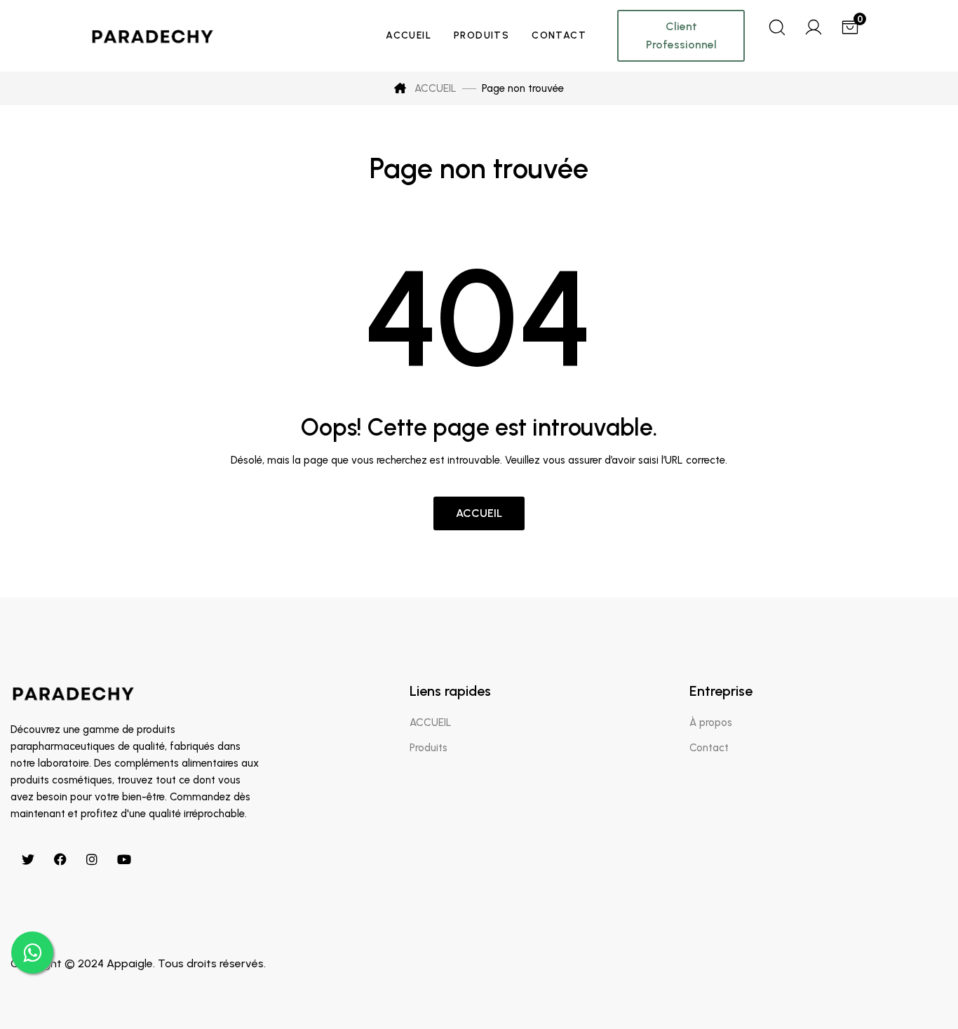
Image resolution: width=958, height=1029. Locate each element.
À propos (710, 722)
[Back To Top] (919, 990)
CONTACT (559, 35)
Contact (709, 747)
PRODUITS (481, 35)
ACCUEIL (408, 35)
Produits (428, 747)
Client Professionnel (681, 35)
